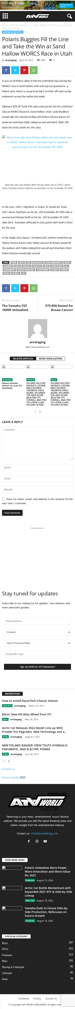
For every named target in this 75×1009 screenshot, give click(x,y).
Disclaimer (23, 998)
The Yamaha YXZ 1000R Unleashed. (15, 308)
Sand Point (56, 266)
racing (26, 266)
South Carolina (26, 269)
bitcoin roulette (10, 777)
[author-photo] (37, 328)
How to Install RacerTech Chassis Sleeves (30, 701)
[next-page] (40, 411)
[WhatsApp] (34, 70)
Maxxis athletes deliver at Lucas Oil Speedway (12, 385)
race (17, 266)
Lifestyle (7, 973)
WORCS (15, 273)
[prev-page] (35, 411)
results (37, 266)
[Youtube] (45, 841)
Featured (7, 379)
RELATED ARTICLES (23, 358)
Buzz (54, 379)
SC (67, 266)
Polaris (8, 266)
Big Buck (38, 262)
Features (30, 880)
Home (5, 25)
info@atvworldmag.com (44, 833)
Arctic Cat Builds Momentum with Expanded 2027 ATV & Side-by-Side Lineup (48, 891)
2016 (21, 262)
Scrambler (9, 269)
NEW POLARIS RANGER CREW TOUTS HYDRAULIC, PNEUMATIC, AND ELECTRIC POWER (35, 747)
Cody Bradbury (53, 262)
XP (23, 273)
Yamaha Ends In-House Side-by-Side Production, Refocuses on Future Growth (46, 912)
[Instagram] (38, 841)
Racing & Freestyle (20, 25)
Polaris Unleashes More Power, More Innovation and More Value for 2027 (47, 871)
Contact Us (51, 998)
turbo (55, 269)
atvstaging (11, 60)
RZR (46, 266)
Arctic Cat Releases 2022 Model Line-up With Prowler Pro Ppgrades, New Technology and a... (34, 730)
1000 (14, 262)
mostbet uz (8, 769)
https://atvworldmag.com (37, 347)
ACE (28, 262)
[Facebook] (6, 70)
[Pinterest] (24, 70)
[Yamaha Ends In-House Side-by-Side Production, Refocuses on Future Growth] (12, 913)
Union (64, 269)
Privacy (37, 998)
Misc (5, 961)
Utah (6, 273)
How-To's (7, 705)
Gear (5, 719)
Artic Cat (30, 900)
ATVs (5, 736)
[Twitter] (15, 70)
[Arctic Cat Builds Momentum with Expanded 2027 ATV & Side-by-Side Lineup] (12, 893)
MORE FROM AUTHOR (50, 358)
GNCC (67, 262)
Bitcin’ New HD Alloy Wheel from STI (26, 714)
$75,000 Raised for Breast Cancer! (59, 308)
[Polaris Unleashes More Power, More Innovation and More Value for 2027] (12, 873)
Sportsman (42, 269)
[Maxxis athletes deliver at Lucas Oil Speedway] (13, 373)
